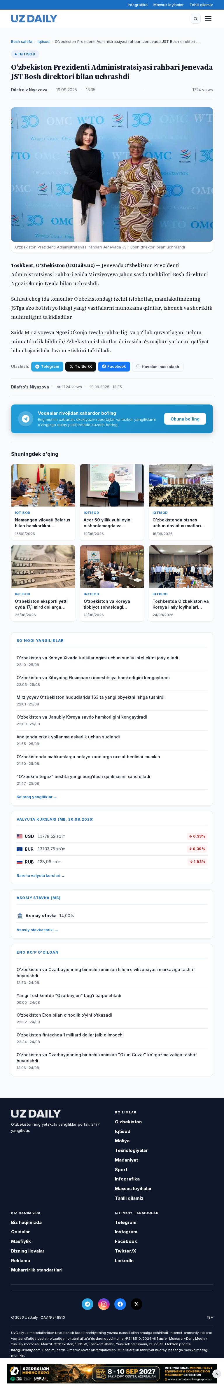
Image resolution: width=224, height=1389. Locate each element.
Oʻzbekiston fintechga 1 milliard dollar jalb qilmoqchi (70, 1034)
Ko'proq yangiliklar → (37, 796)
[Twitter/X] (136, 1304)
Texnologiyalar (131, 1150)
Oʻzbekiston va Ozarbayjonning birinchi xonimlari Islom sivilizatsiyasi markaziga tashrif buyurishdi (106, 972)
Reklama (20, 1260)
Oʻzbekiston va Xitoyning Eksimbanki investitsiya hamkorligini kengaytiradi (93, 677)
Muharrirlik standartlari (36, 1270)
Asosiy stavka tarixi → (37, 929)
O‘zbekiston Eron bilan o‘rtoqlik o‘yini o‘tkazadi (64, 1015)
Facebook (116, 366)
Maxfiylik (21, 1241)
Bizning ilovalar (28, 1251)
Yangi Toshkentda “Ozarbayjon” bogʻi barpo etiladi (69, 995)
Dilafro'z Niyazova (29, 89)
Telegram (50, 366)
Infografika (138, 4)
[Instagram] (104, 1304)
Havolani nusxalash (160, 366)
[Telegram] (87, 1304)
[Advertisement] (112, 1373)
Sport (121, 1169)
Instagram (126, 1231)
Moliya (122, 1140)
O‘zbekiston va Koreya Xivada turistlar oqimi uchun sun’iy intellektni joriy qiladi (97, 657)
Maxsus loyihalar (168, 4)
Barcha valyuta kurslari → (41, 875)
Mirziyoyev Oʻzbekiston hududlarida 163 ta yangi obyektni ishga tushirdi (90, 697)
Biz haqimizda (26, 1222)
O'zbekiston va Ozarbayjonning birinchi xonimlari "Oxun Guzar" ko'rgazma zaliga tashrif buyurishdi (107, 1057)
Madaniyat (126, 1160)
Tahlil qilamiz (201, 4)
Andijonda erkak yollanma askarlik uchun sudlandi (68, 736)
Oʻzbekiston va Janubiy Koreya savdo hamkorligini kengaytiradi (82, 716)
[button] (196, 19)
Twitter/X (83, 366)
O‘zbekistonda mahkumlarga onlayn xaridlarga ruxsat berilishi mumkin (88, 756)
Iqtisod (44, 41)
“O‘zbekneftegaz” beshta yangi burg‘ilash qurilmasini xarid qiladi (83, 776)
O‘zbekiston (128, 1121)
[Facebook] (120, 1304)
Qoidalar (20, 1231)
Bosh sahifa (21, 41)
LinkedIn (124, 1260)
